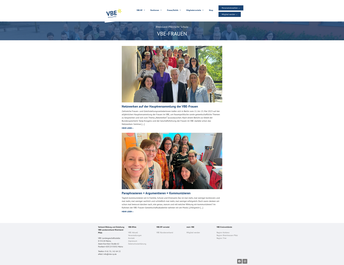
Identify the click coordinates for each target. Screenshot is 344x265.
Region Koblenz (223, 232)
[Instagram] (245, 261)
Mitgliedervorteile (193, 10)
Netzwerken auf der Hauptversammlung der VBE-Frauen (160, 106)
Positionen (154, 10)
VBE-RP (139, 10)
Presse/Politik (172, 10)
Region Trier (222, 238)
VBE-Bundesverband (164, 232)
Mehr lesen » (127, 128)
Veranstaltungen (135, 235)
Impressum (132, 241)
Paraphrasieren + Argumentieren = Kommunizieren (156, 193)
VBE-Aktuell (133, 232)
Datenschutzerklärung (137, 244)
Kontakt (131, 238)
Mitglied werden (193, 232)
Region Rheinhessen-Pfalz (227, 235)
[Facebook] (239, 261)
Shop (211, 10)
